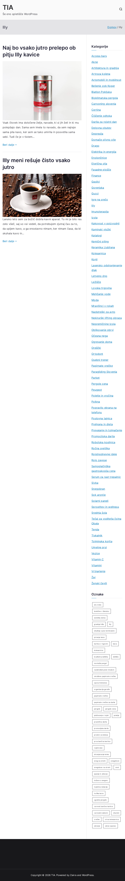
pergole (97, 709)
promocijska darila (101, 728)
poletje (116, 715)
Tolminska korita (101, 541)
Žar (93, 577)
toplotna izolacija (101, 787)
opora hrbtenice (100, 683)
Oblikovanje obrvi (102, 330)
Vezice (95, 553)
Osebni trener (99, 359)
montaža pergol (100, 663)
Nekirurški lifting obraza (106, 318)
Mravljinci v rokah (102, 305)
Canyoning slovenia (103, 103)
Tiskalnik (96, 535)
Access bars (99, 56)
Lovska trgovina (101, 288)
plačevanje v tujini (101, 715)
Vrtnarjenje (98, 571)
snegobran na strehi (102, 767)
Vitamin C (97, 559)
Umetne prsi (99, 547)
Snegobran (98, 488)
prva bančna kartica (102, 741)
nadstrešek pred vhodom (104, 670)
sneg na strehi (99, 761)
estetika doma (99, 618)
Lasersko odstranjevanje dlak (106, 268)
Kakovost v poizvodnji (105, 223)
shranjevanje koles (101, 754)
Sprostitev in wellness (105, 506)
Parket (95, 377)
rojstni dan (98, 748)
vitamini (116, 813)
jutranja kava (99, 637)
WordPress (88, 875)
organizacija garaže (102, 689)
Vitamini (96, 565)
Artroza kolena (100, 73)
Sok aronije (98, 494)
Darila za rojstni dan (104, 121)
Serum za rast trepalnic (106, 477)
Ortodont (97, 353)
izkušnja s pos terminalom (104, 631)
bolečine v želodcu (101, 611)
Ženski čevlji (99, 583)
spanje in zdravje (101, 774)
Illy (93, 205)
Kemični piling (100, 241)
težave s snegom (101, 780)
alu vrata (97, 605)
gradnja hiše (99, 624)
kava (115, 644)
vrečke (97, 819)
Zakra (73, 875)
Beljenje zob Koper (103, 85)
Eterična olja (99, 163)
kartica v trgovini (101, 644)
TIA (8, 7)
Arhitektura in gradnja (105, 68)
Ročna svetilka (100, 448)
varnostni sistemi (101, 813)
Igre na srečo (99, 199)
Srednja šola (99, 512)
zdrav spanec (110, 826)
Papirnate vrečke (102, 365)
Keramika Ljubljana (103, 247)
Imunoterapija (100, 211)
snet (117, 767)
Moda (95, 300)
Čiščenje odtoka (101, 115)
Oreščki (96, 347)
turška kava (99, 793)
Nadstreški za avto (103, 312)
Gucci (95, 193)
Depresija (97, 133)
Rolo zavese (99, 460)
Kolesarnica (98, 253)
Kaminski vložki (101, 229)
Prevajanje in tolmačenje (106, 430)
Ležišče (96, 282)
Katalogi (96, 235)
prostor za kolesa (101, 735)
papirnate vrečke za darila (104, 702)
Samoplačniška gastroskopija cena (103, 469)
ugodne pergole (100, 800)
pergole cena (110, 709)
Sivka (94, 482)
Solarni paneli (99, 500)
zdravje (97, 826)
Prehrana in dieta (102, 424)
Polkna (95, 401)
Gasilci (95, 181)
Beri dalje (8, 144)
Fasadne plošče (101, 169)
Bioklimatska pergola (104, 98)
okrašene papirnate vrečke (105, 676)
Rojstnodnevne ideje (104, 454)
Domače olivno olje (103, 139)
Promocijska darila (103, 436)
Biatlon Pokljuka (101, 91)
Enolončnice (99, 157)
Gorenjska (97, 187)
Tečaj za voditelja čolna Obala (106, 521)
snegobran (115, 761)
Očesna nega (99, 335)
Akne (94, 62)
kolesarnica (98, 650)
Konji (94, 259)
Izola (94, 217)
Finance (96, 175)
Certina (96, 109)
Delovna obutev (101, 127)
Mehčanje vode (101, 294)
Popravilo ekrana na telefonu (104, 410)
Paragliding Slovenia (104, 371)
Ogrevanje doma (101, 341)
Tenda (95, 529)
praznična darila (100, 722)
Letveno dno (99, 276)
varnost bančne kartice (103, 806)
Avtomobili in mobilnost (106, 79)
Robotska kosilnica (103, 442)
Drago (95, 145)
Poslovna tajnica (101, 418)
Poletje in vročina (102, 395)
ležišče (115, 657)
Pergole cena (99, 383)
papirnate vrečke (101, 696)
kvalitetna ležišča (101, 657)
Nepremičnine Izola (103, 324)
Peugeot (96, 389)
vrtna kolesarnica (112, 819)
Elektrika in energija (103, 151)
